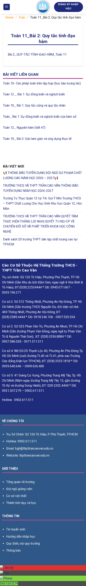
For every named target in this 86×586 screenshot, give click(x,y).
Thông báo (13, 550)
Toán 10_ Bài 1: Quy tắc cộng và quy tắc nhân (34, 105)
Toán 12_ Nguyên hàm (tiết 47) (24, 127)
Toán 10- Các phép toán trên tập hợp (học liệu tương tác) (42, 83)
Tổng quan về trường (20, 482)
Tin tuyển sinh (15, 529)
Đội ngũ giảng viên (19, 489)
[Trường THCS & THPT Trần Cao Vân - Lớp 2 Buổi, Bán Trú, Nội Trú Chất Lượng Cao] (43, 7)
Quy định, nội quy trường (23, 543)
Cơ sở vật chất (16, 496)
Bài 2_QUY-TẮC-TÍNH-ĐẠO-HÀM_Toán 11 (37, 54)
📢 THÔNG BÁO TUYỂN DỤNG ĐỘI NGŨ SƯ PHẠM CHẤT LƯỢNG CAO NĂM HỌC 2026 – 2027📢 (42, 175)
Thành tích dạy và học (21, 503)
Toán (22, 17)
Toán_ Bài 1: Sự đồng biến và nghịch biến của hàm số (39, 117)
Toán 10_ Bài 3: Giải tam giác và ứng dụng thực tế (37, 139)
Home (9, 17)
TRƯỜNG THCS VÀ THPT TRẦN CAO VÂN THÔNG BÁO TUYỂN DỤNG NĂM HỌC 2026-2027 (40, 188)
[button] (6, 7)
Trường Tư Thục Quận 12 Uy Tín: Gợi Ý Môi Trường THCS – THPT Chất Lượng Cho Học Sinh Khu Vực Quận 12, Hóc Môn (42, 203)
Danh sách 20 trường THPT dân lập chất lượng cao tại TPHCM (40, 241)
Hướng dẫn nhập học (20, 536)
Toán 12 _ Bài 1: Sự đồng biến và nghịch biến (34, 94)
